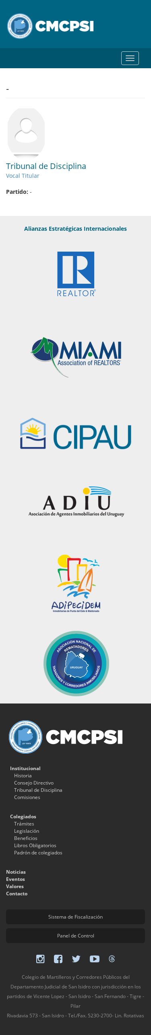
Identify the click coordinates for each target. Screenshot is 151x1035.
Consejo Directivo (34, 782)
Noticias (16, 871)
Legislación (26, 831)
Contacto (16, 893)
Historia (23, 775)
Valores (15, 886)
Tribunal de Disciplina (38, 790)
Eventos (15, 879)
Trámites (24, 823)
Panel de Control (75, 935)
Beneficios (25, 838)
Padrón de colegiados (38, 852)
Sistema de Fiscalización (75, 916)
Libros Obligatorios (35, 845)
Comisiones (27, 797)
